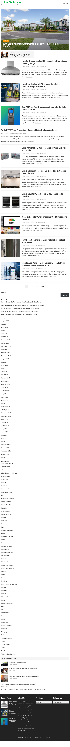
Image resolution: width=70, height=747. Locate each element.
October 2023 (5, 419)
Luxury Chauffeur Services (9, 584)
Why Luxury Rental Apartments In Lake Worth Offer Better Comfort (32, 45)
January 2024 (5, 410)
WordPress (49, 737)
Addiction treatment (7, 463)
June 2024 (4, 397)
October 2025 (5, 352)
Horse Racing (5, 555)
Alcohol (3, 470)
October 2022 (5, 448)
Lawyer (3, 571)
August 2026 (5, 321)
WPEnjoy (37, 737)
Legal (3, 575)
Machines (23, 133)
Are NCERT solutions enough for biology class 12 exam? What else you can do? (23, 689)
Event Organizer (6, 514)
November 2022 (6, 445)
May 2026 (4, 330)
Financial (42, 222)
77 (37, 286)
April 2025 (4, 372)
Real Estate (4, 622)
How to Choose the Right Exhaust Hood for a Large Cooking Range (21, 302)
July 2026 (4, 324)
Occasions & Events (7, 603)
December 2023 (6, 413)
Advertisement (5, 467)
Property (4, 619)
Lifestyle (4, 578)
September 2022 (6, 451)
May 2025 (4, 368)
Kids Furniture (5, 562)
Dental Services (6, 501)
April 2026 (4, 333)
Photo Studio (5, 613)
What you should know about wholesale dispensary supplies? (18, 684)
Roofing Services (6, 625)
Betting (3, 482)
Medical (3, 594)
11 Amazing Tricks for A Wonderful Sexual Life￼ (23, 668)
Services (4, 628)
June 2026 (4, 327)
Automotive (4, 479)
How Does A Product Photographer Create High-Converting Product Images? (19, 56)
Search (3, 292)
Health (3, 540)
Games (3, 533)
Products (4, 616)
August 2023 (5, 425)
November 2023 (6, 416)
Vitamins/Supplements (8, 654)
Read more (29, 77)
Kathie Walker (25, 66)
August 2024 (5, 391)
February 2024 (5, 406)
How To (3, 559)
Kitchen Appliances (7, 565)
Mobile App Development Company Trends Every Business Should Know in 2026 (43, 264)
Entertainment (5, 511)
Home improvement (7, 552)
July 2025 (4, 362)
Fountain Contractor (7, 530)
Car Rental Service (6, 489)
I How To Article (11, 2)
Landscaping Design (7, 568)
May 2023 (4, 435)
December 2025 (6, 346)
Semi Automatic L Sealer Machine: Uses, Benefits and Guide (19, 314)
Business (6, 40)
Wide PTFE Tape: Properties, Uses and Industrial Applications (29, 130)
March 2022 (4, 457)
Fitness (3, 524)
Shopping (4, 632)
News (3, 600)
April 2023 (4, 438)
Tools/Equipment (6, 638)
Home (3, 543)
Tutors (3, 648)
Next (42, 286)
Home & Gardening (6, 546)
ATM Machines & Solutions (9, 473)
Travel (3, 641)
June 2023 (4, 432)
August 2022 (5, 454)
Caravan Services (6, 492)
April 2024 (4, 400)
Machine (3, 587)
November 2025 (6, 349)
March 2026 (4, 337)
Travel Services (6, 644)
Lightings (4, 581)
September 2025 (6, 356)
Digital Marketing (6, 505)
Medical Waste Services (8, 597)
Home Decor (5, 549)
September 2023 (6, 422)
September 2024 (6, 387)
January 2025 (5, 381)
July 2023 (4, 429)
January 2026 (5, 343)
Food (2, 527)
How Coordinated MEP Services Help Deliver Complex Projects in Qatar (41, 85)
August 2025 (5, 359)
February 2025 (5, 378)
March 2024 (4, 403)
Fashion (3, 517)
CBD (2, 495)
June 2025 (4, 365)
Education (4, 508)
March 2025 (4, 375)
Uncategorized (5, 651)
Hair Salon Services (7, 536)
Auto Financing (5, 476)
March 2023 (4, 441)
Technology (43, 268)
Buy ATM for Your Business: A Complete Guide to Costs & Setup (20, 308)
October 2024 (5, 384)
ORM (2, 606)
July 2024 (4, 394)
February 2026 (5, 340)
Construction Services (8, 498)
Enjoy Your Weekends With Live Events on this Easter (24, 676)
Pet (2, 609)
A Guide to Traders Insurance (17, 662)
